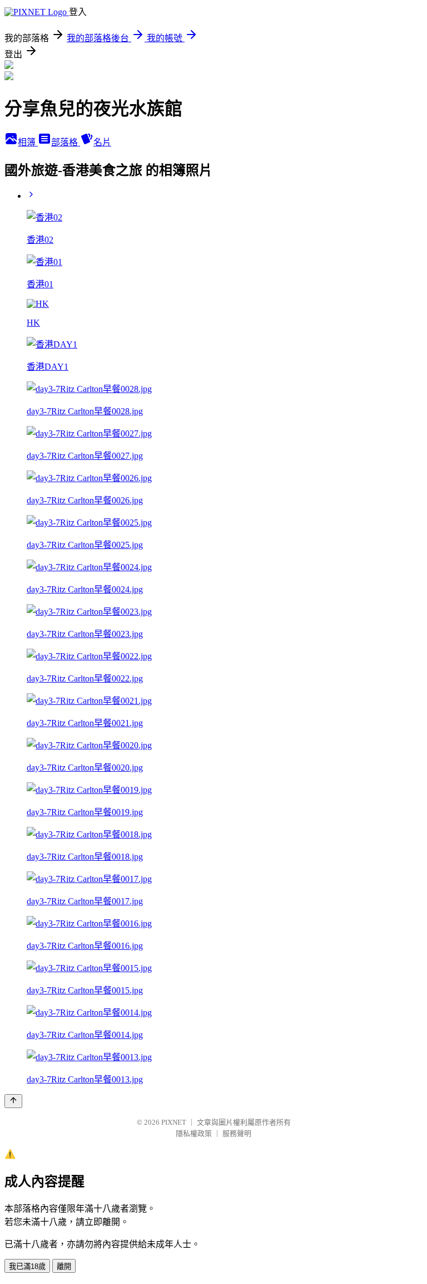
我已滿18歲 (27, 1266)
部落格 (65, 142)
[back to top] (13, 1101)
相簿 (28, 142)
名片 (102, 142)
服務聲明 (236, 1133)
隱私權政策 (194, 1133)
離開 (64, 1266)
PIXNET (173, 1122)
